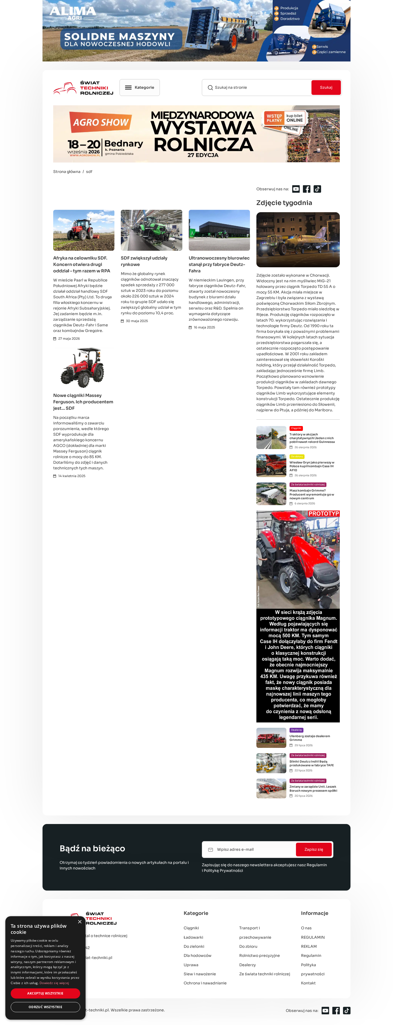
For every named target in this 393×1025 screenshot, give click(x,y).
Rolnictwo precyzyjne (259, 955)
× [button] (80, 922)
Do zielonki (194, 946)
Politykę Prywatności (223, 870)
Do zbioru (248, 946)
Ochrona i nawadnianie (205, 983)
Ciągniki (191, 928)
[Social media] (296, 189)
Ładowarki (193, 937)
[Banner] (196, 30)
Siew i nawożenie (200, 974)
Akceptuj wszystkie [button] (45, 993)
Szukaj (326, 87)
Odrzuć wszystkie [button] (45, 1007)
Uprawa (191, 964)
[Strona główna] (113, 918)
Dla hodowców (197, 955)
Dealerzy (247, 964)
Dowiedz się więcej (54, 983)
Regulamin (317, 864)
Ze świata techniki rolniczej (264, 974)
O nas (306, 928)
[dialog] (45, 968)
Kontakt (308, 983)
